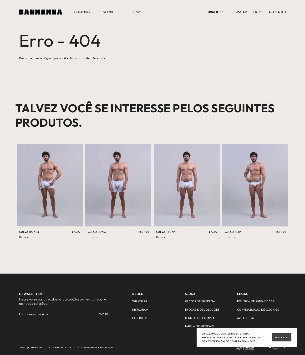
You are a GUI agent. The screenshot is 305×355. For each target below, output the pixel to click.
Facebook (140, 318)
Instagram (140, 309)
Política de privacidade (255, 301)
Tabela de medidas (199, 326)
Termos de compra (200, 318)
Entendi (281, 337)
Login (257, 12)
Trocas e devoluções (202, 309)
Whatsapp (139, 301)
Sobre (108, 12)
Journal (134, 12)
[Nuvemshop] (271, 348)
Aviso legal (246, 318)
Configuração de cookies (258, 309)
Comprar (82, 12)
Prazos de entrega (200, 301)
